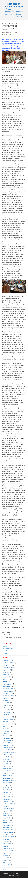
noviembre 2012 (8, 832)
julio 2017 (6, 700)
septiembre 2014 (8, 780)
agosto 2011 (7, 853)
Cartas (5, 646)
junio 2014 (6, 787)
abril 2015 (6, 764)
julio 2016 (6, 728)
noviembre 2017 (8, 691)
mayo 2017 (6, 705)
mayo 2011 (6, 860)
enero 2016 (6, 743)
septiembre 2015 (8, 752)
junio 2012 (6, 839)
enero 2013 (6, 827)
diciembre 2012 (8, 830)
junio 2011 (6, 858)
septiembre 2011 (8, 851)
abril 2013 (6, 820)
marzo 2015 (6, 766)
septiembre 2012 (8, 837)
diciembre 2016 (8, 717)
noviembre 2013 (8, 804)
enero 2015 (6, 771)
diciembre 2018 (8, 660)
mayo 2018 (6, 677)
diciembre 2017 (8, 689)
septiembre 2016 (8, 724)
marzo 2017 (6, 710)
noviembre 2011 (8, 848)
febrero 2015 (7, 768)
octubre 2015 (7, 750)
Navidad (7, 635)
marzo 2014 (6, 794)
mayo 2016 (6, 733)
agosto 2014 (7, 783)
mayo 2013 (6, 818)
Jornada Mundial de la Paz (12, 637)
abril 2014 (6, 792)
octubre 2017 (7, 693)
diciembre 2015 (8, 745)
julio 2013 (6, 813)
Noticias (5, 653)
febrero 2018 (7, 684)
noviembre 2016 (8, 719)
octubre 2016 (7, 721)
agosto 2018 (7, 670)
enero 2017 (6, 714)
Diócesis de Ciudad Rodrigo (14, 5)
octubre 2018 (7, 665)
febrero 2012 (7, 844)
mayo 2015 (6, 761)
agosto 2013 (7, 811)
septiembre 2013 (8, 808)
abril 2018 (6, 679)
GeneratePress (15, 875)
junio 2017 (6, 703)
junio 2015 (6, 759)
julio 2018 (6, 672)
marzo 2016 (6, 738)
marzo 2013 (6, 822)
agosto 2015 (7, 754)
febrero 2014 (7, 797)
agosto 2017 (7, 698)
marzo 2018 (6, 681)
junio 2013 (6, 815)
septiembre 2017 (8, 696)
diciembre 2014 (8, 773)
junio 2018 (6, 674)
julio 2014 (6, 785)
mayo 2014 (6, 790)
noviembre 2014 (8, 775)
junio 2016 (6, 731)
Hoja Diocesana (8, 648)
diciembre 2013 (8, 801)
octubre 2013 (7, 806)
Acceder (5, 869)
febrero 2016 (7, 740)
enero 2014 (6, 799)
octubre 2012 (7, 834)
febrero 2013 (7, 825)
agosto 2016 (7, 726)
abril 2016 (6, 736)
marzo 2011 (6, 865)
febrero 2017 (7, 712)
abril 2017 (6, 707)
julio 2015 (6, 757)
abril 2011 (6, 862)
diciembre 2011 (8, 846)
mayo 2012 (6, 841)
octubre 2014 (7, 778)
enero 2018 (6, 686)
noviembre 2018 (8, 663)
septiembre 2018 (8, 667)
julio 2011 (6, 855)
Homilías (7, 632)
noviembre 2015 (8, 747)
